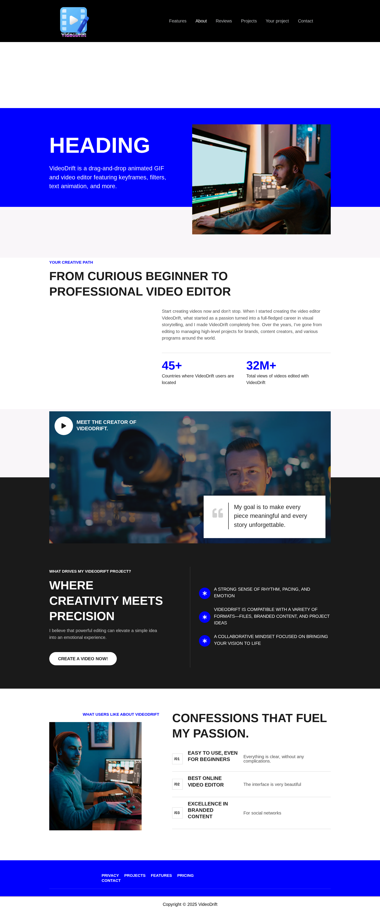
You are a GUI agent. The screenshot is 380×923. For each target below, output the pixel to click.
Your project (277, 20)
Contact (305, 20)
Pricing (185, 875)
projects (135, 875)
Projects (249, 20)
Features (177, 20)
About (201, 20)
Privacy (110, 875)
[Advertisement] (190, 75)
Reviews (224, 20)
